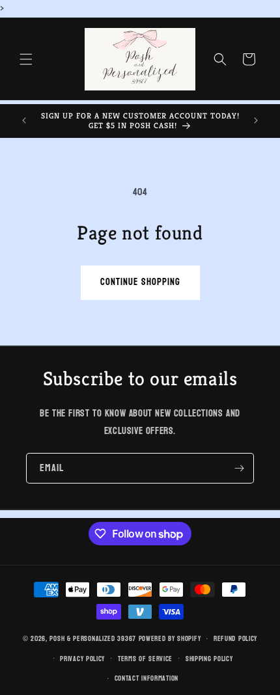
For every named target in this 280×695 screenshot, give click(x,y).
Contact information (146, 678)
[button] (26, 59)
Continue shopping (140, 282)
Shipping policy (209, 659)
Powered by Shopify (170, 639)
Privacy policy (82, 659)
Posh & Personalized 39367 (92, 639)
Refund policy (235, 639)
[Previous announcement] (24, 120)
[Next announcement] (256, 120)
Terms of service (145, 659)
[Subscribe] (239, 468)
